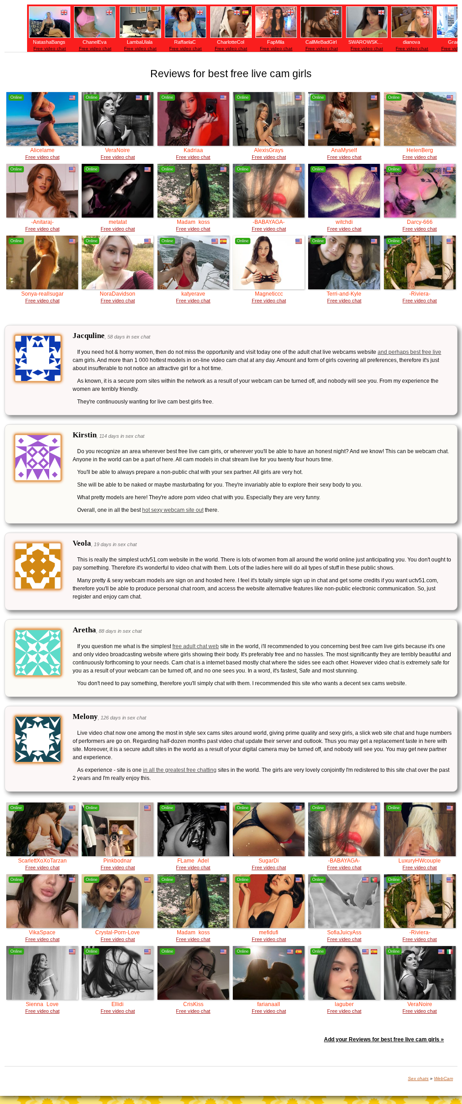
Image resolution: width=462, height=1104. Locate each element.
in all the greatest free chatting (180, 770)
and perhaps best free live (409, 352)
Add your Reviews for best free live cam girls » (384, 1039)
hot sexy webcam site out (172, 510)
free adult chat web (195, 646)
